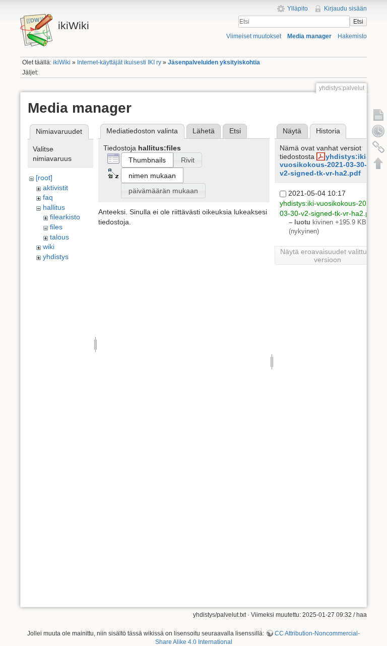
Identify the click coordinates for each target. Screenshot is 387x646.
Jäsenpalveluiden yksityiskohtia (214, 62)
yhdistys (56, 257)
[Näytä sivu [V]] (378, 115)
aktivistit (55, 188)
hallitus (54, 207)
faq (48, 197)
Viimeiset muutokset (253, 36)
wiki (48, 247)
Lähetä (203, 131)
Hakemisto (352, 36)
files (56, 227)
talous (59, 237)
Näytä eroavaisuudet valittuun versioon (327, 256)
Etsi (358, 21)
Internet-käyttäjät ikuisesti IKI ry (119, 62)
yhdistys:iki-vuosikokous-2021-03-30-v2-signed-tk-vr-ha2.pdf (324, 165)
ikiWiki (62, 62)
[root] (44, 178)
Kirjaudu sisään (345, 8)
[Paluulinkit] (378, 147)
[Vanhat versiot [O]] (378, 131)
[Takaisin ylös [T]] (378, 163)
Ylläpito (297, 8)
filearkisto (65, 217)
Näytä (292, 131)
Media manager (309, 36)
